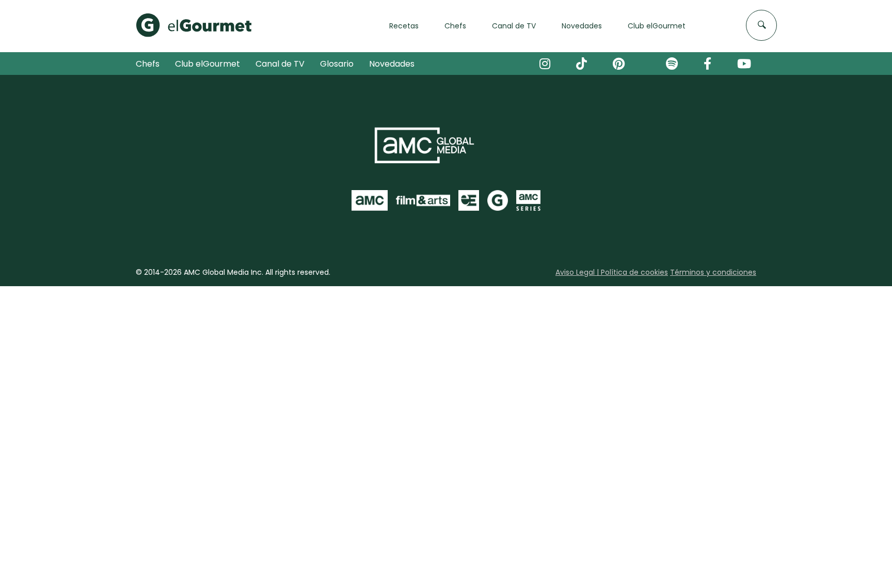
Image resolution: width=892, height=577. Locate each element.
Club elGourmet (207, 64)
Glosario (337, 64)
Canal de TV (280, 64)
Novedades (392, 64)
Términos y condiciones (713, 272)
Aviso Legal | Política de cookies (611, 272)
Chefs (148, 64)
